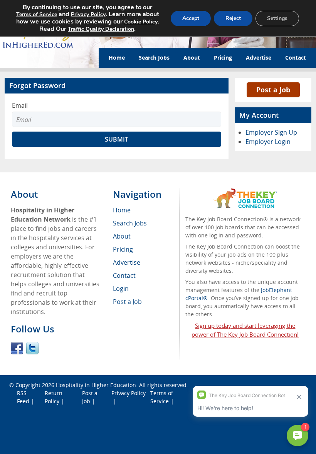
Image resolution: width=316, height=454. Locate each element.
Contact (295, 57)
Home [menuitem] (122, 210)
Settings (277, 18)
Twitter (32, 348)
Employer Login (268, 141)
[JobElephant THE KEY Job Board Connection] (245, 191)
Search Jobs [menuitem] (130, 223)
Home (117, 57)
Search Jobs (154, 57)
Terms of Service (36, 14)
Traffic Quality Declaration (101, 29)
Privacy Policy (128, 393)
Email (20, 105)
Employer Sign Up (271, 132)
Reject (233, 18)
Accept (190, 18)
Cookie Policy (141, 21)
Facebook (17, 348)
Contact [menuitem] (124, 275)
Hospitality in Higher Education (96, 385)
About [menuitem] (122, 236)
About (191, 57)
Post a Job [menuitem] (127, 301)
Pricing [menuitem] (123, 249)
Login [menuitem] (121, 288)
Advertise (258, 57)
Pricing (223, 57)
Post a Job (273, 89)
